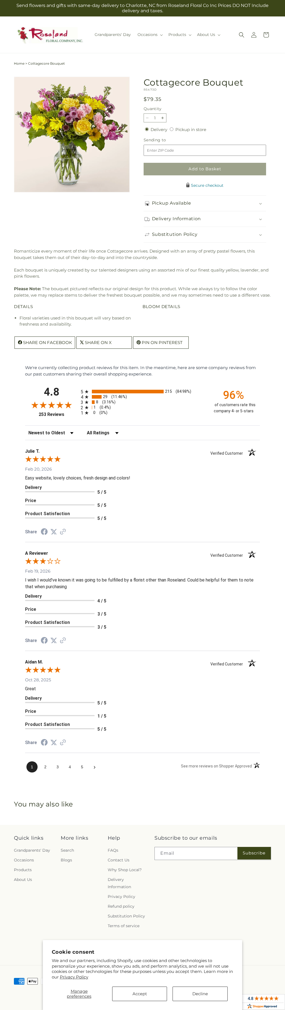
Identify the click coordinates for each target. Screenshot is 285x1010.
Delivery (159, 129)
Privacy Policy (74, 977)
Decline (200, 993)
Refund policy (121, 906)
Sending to (163, 140)
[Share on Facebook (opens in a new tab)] (44, 532)
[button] (149, 34)
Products (23, 869)
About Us (23, 879)
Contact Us (118, 860)
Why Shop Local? (125, 869)
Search (67, 850)
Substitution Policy (126, 916)
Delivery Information (119, 883)
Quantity (152, 108)
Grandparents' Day (32, 850)
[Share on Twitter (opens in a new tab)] (53, 531)
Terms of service (123, 925)
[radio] (142, 391)
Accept (139, 993)
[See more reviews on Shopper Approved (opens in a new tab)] (63, 532)
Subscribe (254, 853)
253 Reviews (58, 414)
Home (19, 63)
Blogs (66, 860)
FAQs (113, 850)
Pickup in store (190, 129)
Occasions (24, 860)
